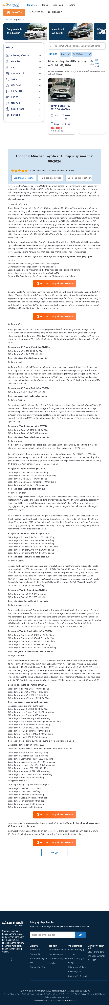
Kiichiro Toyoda (20, 208)
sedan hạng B (70, 445)
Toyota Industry (67, 211)
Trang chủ (7, 19)
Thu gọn (54, 852)
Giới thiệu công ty (76, 949)
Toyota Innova (66, 249)
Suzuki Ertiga (73, 380)
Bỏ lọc (53, 54)
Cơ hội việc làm (75, 971)
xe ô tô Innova (46, 661)
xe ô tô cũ (34, 784)
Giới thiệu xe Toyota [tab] (23, 178)
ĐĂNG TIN (16, 12)
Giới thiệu (58, 5)
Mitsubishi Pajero (57, 677)
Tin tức (71, 5)
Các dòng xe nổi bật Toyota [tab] (81, 178)
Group (70, 1001)
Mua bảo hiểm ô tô (57, 949)
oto (49, 831)
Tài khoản (55, 12)
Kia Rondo (21, 383)
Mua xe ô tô (35, 949)
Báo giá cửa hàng (37, 967)
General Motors (75, 218)
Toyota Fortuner (81, 249)
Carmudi (70, 823)
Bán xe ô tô (35, 954)
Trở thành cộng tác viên (38, 960)
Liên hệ (52, 963)
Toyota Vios (53, 249)
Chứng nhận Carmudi (77, 976)
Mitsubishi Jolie (41, 677)
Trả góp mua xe (56, 954)
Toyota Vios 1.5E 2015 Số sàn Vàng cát (61, 109)
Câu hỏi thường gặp (58, 958)
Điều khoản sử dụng (77, 967)
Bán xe (44, 5)
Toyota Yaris (27, 252)
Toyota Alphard (79, 252)
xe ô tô (20, 215)
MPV (32, 367)
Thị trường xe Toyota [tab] (50, 178)
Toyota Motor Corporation (45, 186)
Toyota (17, 19)
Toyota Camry (14, 252)
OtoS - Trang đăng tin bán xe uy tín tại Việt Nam (96, 956)
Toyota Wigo (13, 333)
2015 (22, 19)
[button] (24, 56)
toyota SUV (49, 377)
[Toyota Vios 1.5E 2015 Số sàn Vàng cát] (61, 90)
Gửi (80, 935)
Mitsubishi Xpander (57, 380)
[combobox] (78, 46)
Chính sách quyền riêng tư (76, 960)
